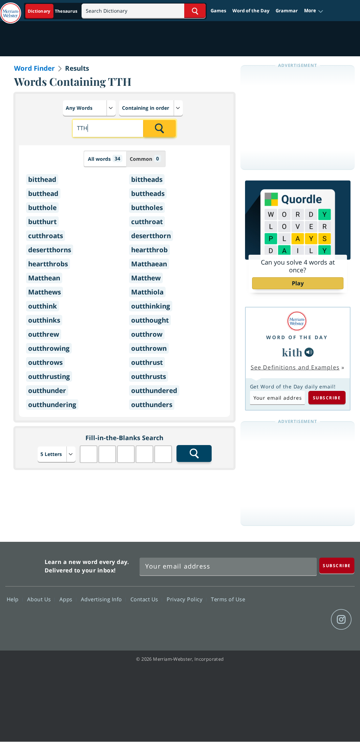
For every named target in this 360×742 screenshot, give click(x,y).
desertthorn (151, 235)
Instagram (341, 619)
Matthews (44, 292)
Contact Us (145, 599)
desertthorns (49, 249)
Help (13, 599)
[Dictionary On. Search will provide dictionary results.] (53, 11)
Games (218, 10)
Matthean (44, 278)
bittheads (146, 179)
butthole (42, 207)
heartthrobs (48, 263)
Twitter (290, 619)
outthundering (52, 404)
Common (144, 158)
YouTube (316, 619)
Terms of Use (228, 599)
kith (292, 352)
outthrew (43, 334)
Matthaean (149, 263)
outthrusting (49, 376)
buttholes (147, 207)
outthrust (147, 362)
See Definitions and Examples (295, 367)
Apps (66, 599)
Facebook (265, 619)
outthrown (149, 348)
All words (104, 158)
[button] (314, 11)
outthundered (154, 390)
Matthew (146, 278)
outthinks (44, 320)
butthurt (42, 221)
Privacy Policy (185, 599)
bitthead (42, 179)
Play (298, 283)
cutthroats (45, 235)
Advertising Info (102, 599)
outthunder (47, 390)
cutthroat (147, 221)
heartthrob (149, 249)
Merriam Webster (24, 564)
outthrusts (148, 376)
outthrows (45, 362)
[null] (309, 352)
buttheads (148, 193)
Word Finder (34, 68)
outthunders (151, 404)
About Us (40, 599)
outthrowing (49, 348)
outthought (150, 320)
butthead (43, 193)
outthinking (150, 306)
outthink (42, 306)
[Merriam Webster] (297, 321)
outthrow (146, 334)
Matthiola (147, 292)
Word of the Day (250, 10)
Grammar (287, 10)
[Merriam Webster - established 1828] (10, 9)
